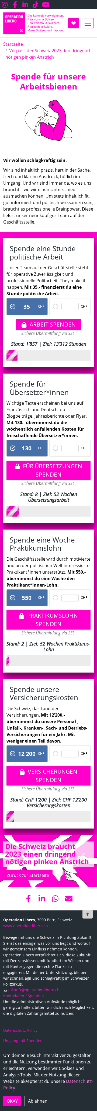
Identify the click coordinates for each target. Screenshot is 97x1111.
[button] (28, 898)
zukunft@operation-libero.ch (34, 989)
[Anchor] (7, 76)
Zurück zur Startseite (28, 875)
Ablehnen (37, 1101)
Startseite (13, 44)
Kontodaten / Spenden (23, 995)
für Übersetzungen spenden (52, 470)
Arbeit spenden (53, 324)
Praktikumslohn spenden (52, 620)
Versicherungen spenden (52, 776)
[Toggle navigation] (88, 23)
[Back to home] (33, 23)
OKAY (12, 1101)
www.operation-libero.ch (25, 925)
